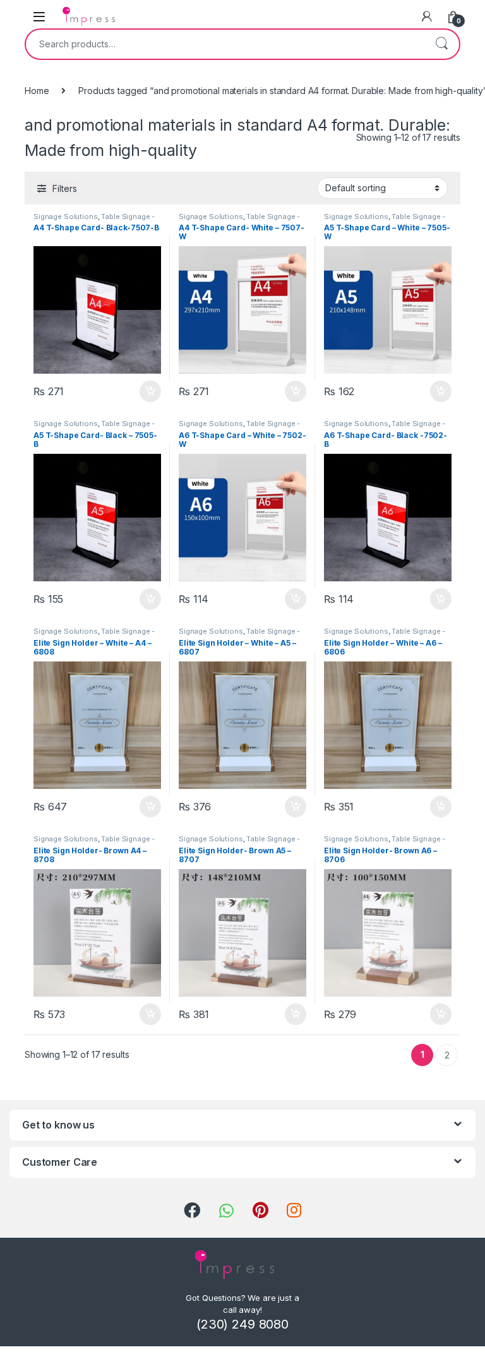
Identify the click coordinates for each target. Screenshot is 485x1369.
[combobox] (225, 44)
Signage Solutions (65, 216)
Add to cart (150, 391)
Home (37, 90)
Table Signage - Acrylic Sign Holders (94, 220)
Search (441, 44)
